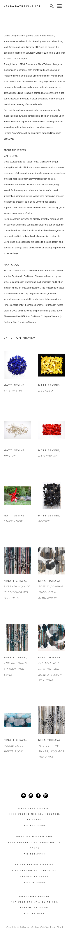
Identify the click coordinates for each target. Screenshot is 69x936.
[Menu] (59, 6)
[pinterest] (23, 795)
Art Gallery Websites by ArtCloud (45, 927)
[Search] (52, 6)
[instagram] (31, 795)
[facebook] (38, 795)
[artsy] (45, 795)
